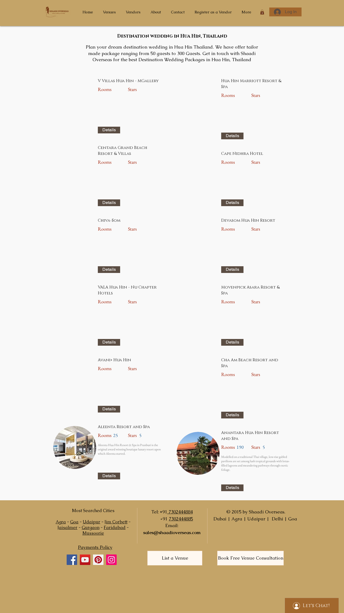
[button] (262, 12)
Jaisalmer (67, 527)
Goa (74, 522)
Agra (61, 522)
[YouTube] (85, 559)
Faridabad (115, 527)
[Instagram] (111, 559)
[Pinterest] (98, 559)
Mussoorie (93, 533)
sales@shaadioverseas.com (171, 532)
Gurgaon (90, 527)
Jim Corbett (116, 522)
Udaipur (91, 522)
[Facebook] (72, 559)
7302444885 (181, 519)
